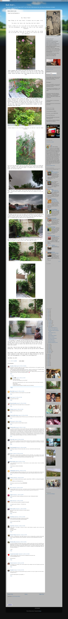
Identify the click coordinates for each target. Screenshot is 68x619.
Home (26, 594)
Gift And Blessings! (51, 339)
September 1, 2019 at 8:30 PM (21, 508)
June (49, 345)
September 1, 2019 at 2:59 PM (18, 494)
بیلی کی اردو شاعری (49, 69)
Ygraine (11, 477)
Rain (11, 487)
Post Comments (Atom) (16, 596)
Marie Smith (12, 391)
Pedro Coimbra (13, 508)
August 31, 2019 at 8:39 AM (19, 439)
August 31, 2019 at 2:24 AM (20, 377)
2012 (48, 361)
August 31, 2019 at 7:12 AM (20, 427)
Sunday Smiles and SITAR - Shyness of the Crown (55, 191)
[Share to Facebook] (22, 361)
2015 (48, 358)
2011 (48, 362)
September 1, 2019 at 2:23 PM (17, 487)
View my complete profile (50, 165)
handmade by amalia (51, 235)
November (50, 322)
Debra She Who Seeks (14, 415)
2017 (48, 355)
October (49, 323)
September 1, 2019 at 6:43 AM (18, 477)
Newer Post (10, 594)
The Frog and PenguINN (51, 218)
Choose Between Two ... (52, 332)
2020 (48, 318)
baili (13, 377)
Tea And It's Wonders (51, 341)
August (49, 326)
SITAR (53, 181)
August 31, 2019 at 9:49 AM (21, 447)
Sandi (11, 500)
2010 (48, 364)
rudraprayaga (12, 470)
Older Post (41, 594)
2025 (48, 311)
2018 (48, 354)
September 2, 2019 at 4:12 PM (21, 534)
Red (11, 421)
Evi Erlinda (12, 516)
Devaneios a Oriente (51, 245)
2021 (48, 316)
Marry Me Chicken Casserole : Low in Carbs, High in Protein (55, 200)
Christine (11, 409)
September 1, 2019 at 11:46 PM (19, 516)
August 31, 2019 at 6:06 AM (23, 415)
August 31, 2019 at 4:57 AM (17, 397)
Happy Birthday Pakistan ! (52, 335)
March (49, 349)
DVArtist (48, 180)
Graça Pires (12, 525)
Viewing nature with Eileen (52, 209)
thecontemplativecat (51, 252)
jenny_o (11, 453)
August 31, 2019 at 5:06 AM (21, 403)
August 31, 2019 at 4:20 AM (19, 391)
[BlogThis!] (20, 361)
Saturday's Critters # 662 (55, 210)
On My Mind (54, 227)
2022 (48, 315)
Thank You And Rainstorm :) (53, 327)
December (50, 320)
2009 (48, 365)
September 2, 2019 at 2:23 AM (20, 525)
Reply (11, 373)
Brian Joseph (12, 461)
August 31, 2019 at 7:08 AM (16, 421)
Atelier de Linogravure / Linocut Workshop (55, 172)
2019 (48, 319)
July (49, 344)
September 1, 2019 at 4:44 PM (18, 500)
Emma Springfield (13, 447)
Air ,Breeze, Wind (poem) (52, 338)
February (50, 351)
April (49, 348)
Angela (11, 494)
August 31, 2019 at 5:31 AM (18, 409)
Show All (59, 261)
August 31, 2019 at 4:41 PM (18, 453)
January (49, 352)
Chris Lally (12, 439)
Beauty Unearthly (13, 403)
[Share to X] (21, 361)
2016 (48, 357)
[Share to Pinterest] (23, 361)
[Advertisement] (27, 601)
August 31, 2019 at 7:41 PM (20, 461)
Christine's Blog (50, 189)
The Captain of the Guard (55, 236)
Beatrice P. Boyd (13, 534)
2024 (48, 312)
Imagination (50, 334)
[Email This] (19, 361)
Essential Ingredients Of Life (53, 342)
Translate (54, 74)
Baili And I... (11, 5)
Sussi (11, 397)
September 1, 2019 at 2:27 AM (20, 470)
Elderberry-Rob (13, 427)
